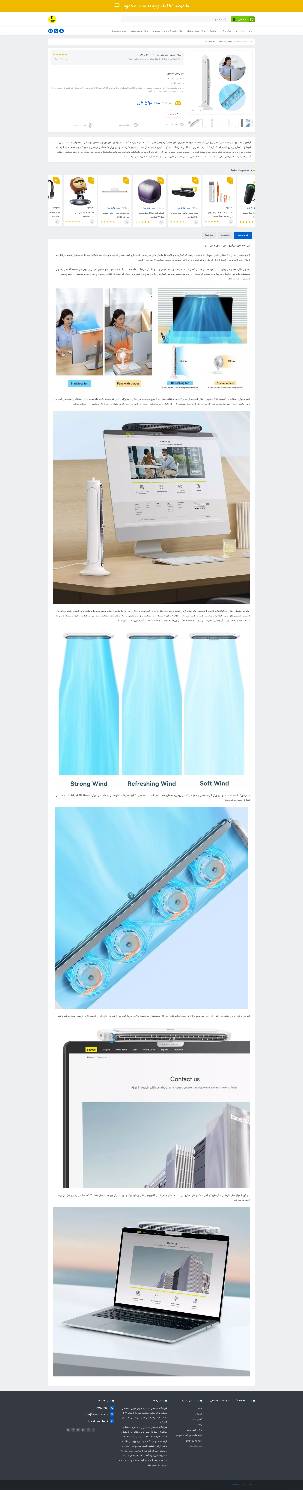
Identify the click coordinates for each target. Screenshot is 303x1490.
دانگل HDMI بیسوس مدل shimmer (69, 214)
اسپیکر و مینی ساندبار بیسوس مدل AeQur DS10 (204, 215)
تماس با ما (225, 31)
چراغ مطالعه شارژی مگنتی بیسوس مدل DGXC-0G (134, 215)
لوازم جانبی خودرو (139, 31)
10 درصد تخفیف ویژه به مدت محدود (156, 6)
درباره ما (240, 31)
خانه (250, 31)
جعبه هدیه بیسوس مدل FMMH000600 (104, 214)
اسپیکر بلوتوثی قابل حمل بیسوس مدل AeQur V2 (170, 215)
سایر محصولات (119, 31)
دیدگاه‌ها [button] (209, 235)
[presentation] (251, 122)
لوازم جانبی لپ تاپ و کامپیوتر (167, 31)
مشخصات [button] (225, 235)
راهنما (213, 31)
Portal (235, 1485)
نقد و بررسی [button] (243, 235)
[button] (243, 19)
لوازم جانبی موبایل (196, 31)
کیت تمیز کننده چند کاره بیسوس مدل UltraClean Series (239, 214)
